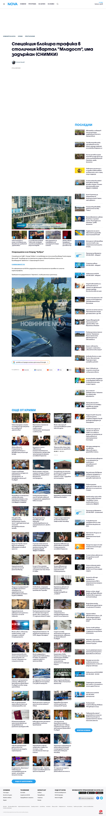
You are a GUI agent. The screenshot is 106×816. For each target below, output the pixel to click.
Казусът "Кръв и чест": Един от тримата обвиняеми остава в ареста (19, 546)
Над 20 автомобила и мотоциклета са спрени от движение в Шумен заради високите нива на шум (93, 287)
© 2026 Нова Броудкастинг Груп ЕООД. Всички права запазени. (15, 812)
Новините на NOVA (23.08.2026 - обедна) (93, 274)
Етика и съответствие (88, 806)
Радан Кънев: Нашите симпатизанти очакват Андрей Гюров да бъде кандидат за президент (94, 418)
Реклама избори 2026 (12, 806)
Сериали (40, 797)
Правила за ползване (78, 806)
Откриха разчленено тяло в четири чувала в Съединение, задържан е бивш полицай (41, 498)
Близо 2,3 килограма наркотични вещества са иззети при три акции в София (41, 568)
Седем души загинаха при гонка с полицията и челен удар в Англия (94, 684)
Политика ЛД (69, 806)
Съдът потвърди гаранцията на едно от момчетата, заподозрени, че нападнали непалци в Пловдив (20, 476)
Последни (6, 792)
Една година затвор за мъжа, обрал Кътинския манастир (62, 681)
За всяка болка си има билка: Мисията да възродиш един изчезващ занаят (93, 358)
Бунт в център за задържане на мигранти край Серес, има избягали (94, 197)
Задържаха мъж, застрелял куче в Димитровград (18, 567)
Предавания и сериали (26, 797)
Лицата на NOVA (25, 795)
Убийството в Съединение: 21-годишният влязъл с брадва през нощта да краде (20, 450)
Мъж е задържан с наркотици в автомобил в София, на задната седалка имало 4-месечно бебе (41, 657)
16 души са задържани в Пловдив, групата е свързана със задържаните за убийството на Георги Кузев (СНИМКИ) (20, 591)
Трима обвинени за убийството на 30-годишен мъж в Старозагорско (60, 568)
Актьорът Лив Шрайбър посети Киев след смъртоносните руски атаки (94, 243)
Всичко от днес (7, 795)
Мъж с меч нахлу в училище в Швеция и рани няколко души (62, 426)
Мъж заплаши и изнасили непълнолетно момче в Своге (41, 704)
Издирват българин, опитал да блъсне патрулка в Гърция (61, 704)
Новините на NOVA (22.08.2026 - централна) (92, 694)
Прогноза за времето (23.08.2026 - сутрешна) (94, 511)
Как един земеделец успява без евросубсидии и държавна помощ (93, 449)
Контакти (48, 806)
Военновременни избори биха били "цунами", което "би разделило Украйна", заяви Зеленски (94, 220)
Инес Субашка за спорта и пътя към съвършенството (92, 370)
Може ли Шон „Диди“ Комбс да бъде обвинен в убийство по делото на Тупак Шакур (94, 594)
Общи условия (55, 806)
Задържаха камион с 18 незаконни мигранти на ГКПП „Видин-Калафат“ (41, 633)
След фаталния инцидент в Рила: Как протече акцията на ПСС (93, 523)
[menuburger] (4, 4)
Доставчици (42, 806)
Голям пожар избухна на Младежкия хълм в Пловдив (94, 557)
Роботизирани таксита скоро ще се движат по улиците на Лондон (94, 487)
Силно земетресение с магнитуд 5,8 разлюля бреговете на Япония (94, 651)
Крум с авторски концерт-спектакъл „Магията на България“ (94, 347)
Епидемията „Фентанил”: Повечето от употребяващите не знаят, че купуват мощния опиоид (20, 771)
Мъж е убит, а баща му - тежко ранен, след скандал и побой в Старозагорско (20, 634)
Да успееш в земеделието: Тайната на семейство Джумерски (94, 393)
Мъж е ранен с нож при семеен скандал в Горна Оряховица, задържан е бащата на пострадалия (41, 475)
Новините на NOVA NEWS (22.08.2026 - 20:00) (94, 673)
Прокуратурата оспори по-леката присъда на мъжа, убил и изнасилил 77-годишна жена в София (41, 613)
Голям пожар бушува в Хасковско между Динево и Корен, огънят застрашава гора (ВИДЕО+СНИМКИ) (94, 184)
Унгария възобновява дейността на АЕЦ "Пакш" (93, 208)
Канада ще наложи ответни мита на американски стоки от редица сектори (94, 662)
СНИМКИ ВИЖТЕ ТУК (18, 264)
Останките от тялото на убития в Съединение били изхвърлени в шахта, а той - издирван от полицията (62, 475)
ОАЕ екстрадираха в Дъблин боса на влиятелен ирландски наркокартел (19, 748)
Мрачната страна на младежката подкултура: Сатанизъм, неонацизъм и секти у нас (41, 428)
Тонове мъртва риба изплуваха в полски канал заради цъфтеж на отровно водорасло (94, 145)
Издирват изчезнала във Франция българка (62, 496)
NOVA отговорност (60, 792)
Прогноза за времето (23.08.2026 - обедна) (93, 254)
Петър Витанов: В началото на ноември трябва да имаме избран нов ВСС (93, 405)
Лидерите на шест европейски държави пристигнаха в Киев (93, 232)
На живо (51, 4)
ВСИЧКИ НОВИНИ (83, 730)
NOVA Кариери (59, 795)
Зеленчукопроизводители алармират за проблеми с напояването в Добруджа (94, 462)
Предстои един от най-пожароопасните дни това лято (94, 546)
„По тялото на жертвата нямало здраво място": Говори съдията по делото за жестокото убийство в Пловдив (62, 726)
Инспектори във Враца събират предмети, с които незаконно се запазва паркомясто (94, 475)
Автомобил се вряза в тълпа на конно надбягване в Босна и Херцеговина (93, 133)
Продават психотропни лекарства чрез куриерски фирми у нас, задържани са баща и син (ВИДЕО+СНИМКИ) (20, 499)
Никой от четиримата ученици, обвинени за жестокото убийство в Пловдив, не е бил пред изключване (20, 683)
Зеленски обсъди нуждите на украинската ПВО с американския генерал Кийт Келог (94, 581)
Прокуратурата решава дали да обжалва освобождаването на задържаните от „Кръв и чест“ (41, 522)
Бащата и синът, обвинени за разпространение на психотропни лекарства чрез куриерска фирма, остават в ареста (41, 451)
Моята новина (7, 797)
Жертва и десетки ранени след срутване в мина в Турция (94, 641)
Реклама (5, 806)
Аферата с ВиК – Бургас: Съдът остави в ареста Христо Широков (41, 769)
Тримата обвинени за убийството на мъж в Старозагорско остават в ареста (61, 546)
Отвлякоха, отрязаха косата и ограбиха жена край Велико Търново (41, 588)
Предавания (41, 795)
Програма (32, 4)
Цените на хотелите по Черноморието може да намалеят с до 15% (94, 311)
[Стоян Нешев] (13, 62)
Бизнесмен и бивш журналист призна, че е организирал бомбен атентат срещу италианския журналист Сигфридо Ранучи (62, 659)
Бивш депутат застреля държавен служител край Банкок (41, 723)
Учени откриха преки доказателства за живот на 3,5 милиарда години (94, 568)
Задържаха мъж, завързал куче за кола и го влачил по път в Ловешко (20, 613)
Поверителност (62, 806)
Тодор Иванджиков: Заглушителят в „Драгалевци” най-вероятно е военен (93, 322)
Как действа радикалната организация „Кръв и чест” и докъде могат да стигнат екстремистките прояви (20, 523)
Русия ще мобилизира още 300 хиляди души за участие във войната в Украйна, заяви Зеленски (94, 158)
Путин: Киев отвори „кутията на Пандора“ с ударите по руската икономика (94, 630)
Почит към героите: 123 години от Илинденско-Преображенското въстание (94, 300)
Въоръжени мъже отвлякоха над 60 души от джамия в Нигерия (94, 605)
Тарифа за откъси (34, 806)
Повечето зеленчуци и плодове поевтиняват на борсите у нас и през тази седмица (94, 171)
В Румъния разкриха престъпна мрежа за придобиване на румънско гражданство (20, 724)
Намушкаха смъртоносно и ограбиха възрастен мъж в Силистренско (61, 613)
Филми (39, 800)
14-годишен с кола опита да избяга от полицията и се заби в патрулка (41, 681)
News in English (59, 797)
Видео (5, 800)
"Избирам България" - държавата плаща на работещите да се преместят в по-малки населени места (94, 716)
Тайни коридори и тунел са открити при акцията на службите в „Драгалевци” (20, 427)
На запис (41, 4)
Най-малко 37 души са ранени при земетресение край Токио (93, 535)
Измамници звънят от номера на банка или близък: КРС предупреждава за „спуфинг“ (61, 590)
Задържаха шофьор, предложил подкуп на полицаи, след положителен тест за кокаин (40, 749)
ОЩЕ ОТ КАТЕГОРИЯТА (23, 781)
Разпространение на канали (24, 806)
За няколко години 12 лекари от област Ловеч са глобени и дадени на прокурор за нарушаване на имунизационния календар (94, 434)
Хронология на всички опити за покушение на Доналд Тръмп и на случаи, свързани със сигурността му (20, 657)
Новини (23, 4)
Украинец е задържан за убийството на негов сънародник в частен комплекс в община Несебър (62, 749)
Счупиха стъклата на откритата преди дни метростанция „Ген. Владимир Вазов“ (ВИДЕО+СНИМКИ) (41, 547)
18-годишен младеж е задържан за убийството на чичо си (62, 769)
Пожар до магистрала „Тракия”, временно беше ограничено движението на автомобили (94, 335)
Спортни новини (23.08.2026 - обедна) (93, 264)
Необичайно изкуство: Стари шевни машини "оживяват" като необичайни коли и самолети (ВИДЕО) (94, 500)
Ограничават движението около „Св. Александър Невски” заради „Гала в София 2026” (94, 617)
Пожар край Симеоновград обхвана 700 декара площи (94, 704)
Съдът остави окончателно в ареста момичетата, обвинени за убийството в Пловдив (62, 635)
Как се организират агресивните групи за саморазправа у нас (19, 704)
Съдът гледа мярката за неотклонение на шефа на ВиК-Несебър (62, 519)
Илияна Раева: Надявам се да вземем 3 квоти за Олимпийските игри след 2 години (94, 381)
